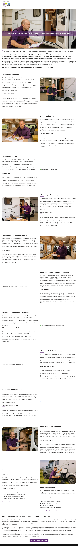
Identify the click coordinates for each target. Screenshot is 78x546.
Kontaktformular (71, 4)
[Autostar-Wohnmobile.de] (6, 4)
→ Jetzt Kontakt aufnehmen (39, 540)
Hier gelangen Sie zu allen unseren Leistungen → (50, 510)
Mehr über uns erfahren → (7, 501)
